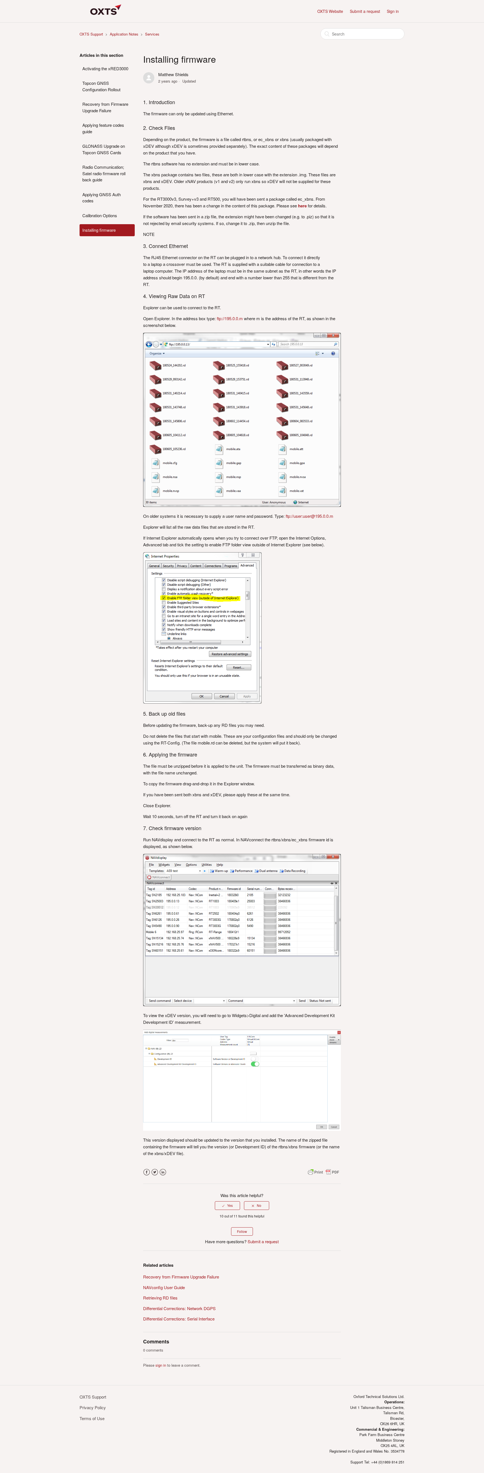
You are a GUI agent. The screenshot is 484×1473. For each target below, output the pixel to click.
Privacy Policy (93, 1407)
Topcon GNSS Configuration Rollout (101, 86)
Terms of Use (92, 1418)
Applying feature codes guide (103, 128)
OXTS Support (91, 34)
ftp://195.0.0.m (230, 318)
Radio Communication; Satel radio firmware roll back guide (103, 173)
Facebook (146, 1172)
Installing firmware (99, 230)
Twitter (154, 1172)
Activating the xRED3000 (105, 68)
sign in (160, 1365)
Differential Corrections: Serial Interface (179, 1319)
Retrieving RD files (160, 1298)
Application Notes (124, 34)
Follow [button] (242, 1231)
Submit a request (365, 11)
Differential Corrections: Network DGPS (179, 1308)
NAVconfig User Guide (164, 1287)
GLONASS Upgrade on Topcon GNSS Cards (103, 149)
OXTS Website (330, 11)
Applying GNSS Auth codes (101, 197)
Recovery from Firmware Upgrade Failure (105, 107)
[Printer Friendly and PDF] (323, 1174)
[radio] (227, 1205)
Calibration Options (99, 215)
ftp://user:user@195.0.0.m (309, 516)
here (302, 206)
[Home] (105, 19)
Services (152, 34)
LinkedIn (162, 1172)
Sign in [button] (393, 11)
